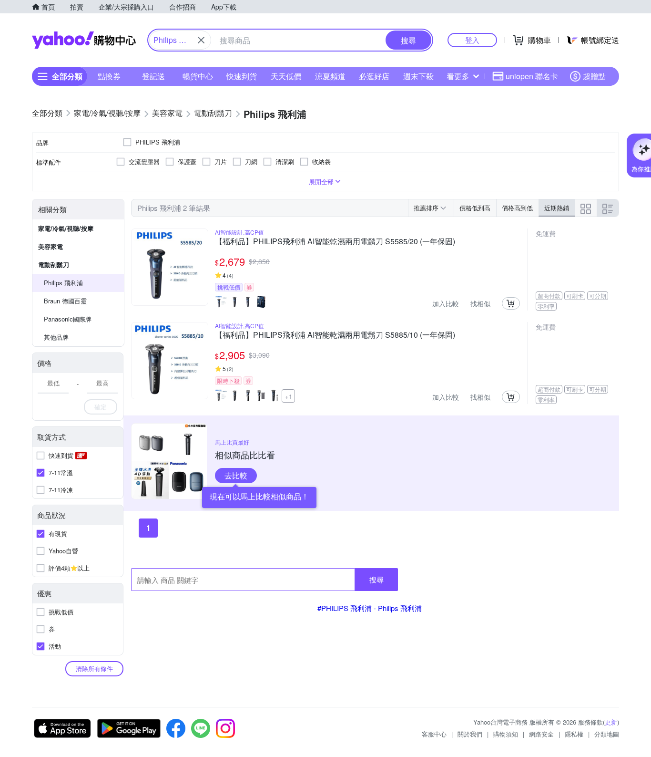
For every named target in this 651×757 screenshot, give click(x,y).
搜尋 (376, 579)
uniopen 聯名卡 (532, 76)
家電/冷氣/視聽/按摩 (65, 228)
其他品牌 (56, 337)
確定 (100, 406)
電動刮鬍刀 (53, 264)
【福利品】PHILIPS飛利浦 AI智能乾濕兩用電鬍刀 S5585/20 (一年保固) (335, 242)
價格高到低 (517, 207)
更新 (611, 721)
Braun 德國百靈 (65, 300)
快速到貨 (241, 76)
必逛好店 (374, 76)
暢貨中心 (198, 76)
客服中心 (434, 733)
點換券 (109, 76)
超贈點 (594, 76)
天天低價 (286, 76)
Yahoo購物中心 (84, 40)
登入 (472, 40)
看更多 (458, 76)
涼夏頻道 (330, 76)
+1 (288, 396)
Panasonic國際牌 (68, 318)
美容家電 (50, 246)
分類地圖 (606, 733)
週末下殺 (418, 76)
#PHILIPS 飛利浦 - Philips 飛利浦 (369, 608)
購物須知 (505, 733)
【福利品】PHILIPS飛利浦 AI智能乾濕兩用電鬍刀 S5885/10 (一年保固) (335, 335)
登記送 (153, 76)
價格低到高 (474, 207)
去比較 (235, 475)
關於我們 (470, 733)
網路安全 (541, 733)
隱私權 (574, 733)
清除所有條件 (94, 668)
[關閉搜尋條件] (201, 40)
